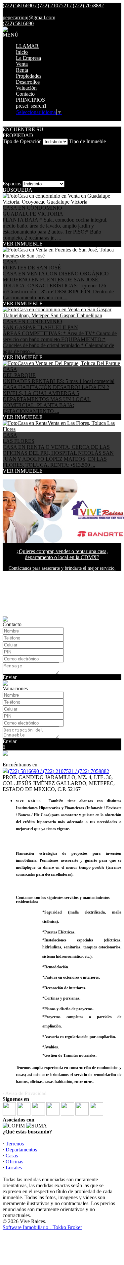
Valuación (26, 88)
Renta (22, 70)
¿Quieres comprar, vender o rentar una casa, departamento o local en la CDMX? (62, 554)
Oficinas (14, 1161)
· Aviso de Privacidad (25, 1093)
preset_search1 (31, 106)
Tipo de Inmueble (87, 141)
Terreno (11, 153)
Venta (22, 64)
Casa (8, 165)
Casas (12, 1155)
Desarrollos (28, 82)
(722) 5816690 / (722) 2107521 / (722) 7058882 (58, 771)
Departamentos (21, 1149)
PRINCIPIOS (30, 100)
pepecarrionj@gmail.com (29, 17)
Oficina (10, 171)
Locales (11, 177)
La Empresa (28, 58)
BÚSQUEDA (17, 190)
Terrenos (15, 1143)
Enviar (10, 677)
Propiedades (28, 76)
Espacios (12, 183)
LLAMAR (27, 46)
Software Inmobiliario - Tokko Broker (42, 1227)
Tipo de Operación (22, 141)
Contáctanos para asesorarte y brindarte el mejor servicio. (62, 568)
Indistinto (12, 147)
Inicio (22, 52)
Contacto (25, 94)
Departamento (17, 159)
